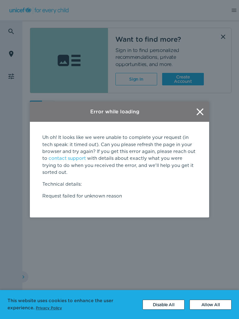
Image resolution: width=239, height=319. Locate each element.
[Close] (200, 111)
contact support (67, 158)
